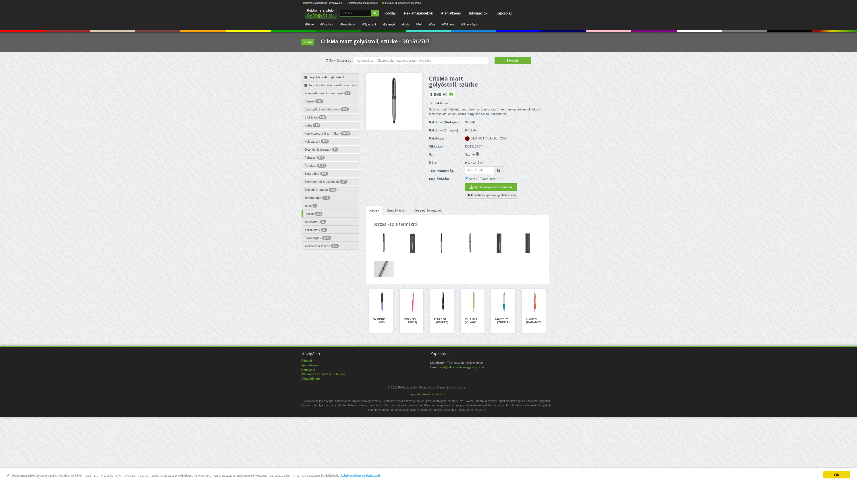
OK (836, 475)
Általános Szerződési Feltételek (323, 374)
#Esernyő (389, 24)
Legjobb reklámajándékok (326, 77)
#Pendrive (326, 24)
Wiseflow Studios (433, 394)
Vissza (308, 42)
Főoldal (390, 13)
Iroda (311, 125)
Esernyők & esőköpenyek (325, 109)
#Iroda (405, 24)
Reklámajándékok (418, 13)
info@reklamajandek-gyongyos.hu (324, 3)
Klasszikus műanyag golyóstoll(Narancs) (534, 321)
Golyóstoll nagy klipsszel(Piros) (412, 321)
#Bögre (309, 24)
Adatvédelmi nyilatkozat (360, 475)
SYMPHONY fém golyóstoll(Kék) (381, 321)
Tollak (313, 214)
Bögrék (313, 101)
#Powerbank (348, 24)
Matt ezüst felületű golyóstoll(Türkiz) (503, 321)
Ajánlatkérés (451, 13)
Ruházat (314, 165)
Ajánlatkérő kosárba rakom (492, 187)
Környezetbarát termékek (326, 133)
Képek (374, 210)
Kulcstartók (315, 141)
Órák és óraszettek (320, 149)
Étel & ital (314, 117)
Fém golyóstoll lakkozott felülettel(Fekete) (442, 321)
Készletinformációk (428, 210)
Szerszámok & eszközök (325, 181)
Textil (310, 206)
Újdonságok (317, 238)
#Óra (431, 24)
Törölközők (315, 230)
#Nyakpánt (369, 24)
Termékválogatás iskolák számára (332, 85)
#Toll (419, 24)
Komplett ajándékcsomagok (326, 93)
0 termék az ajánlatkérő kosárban (403, 3)
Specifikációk (396, 210)
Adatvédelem (310, 378)
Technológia (316, 197)
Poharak (313, 157)
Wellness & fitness (320, 246)
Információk (478, 13)
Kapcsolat (504, 13)
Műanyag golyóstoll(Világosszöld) (473, 321)
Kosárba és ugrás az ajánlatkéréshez (493, 195)
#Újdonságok (469, 24)
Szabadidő (315, 173)
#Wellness (448, 24)
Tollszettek (314, 222)
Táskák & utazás (319, 189)
